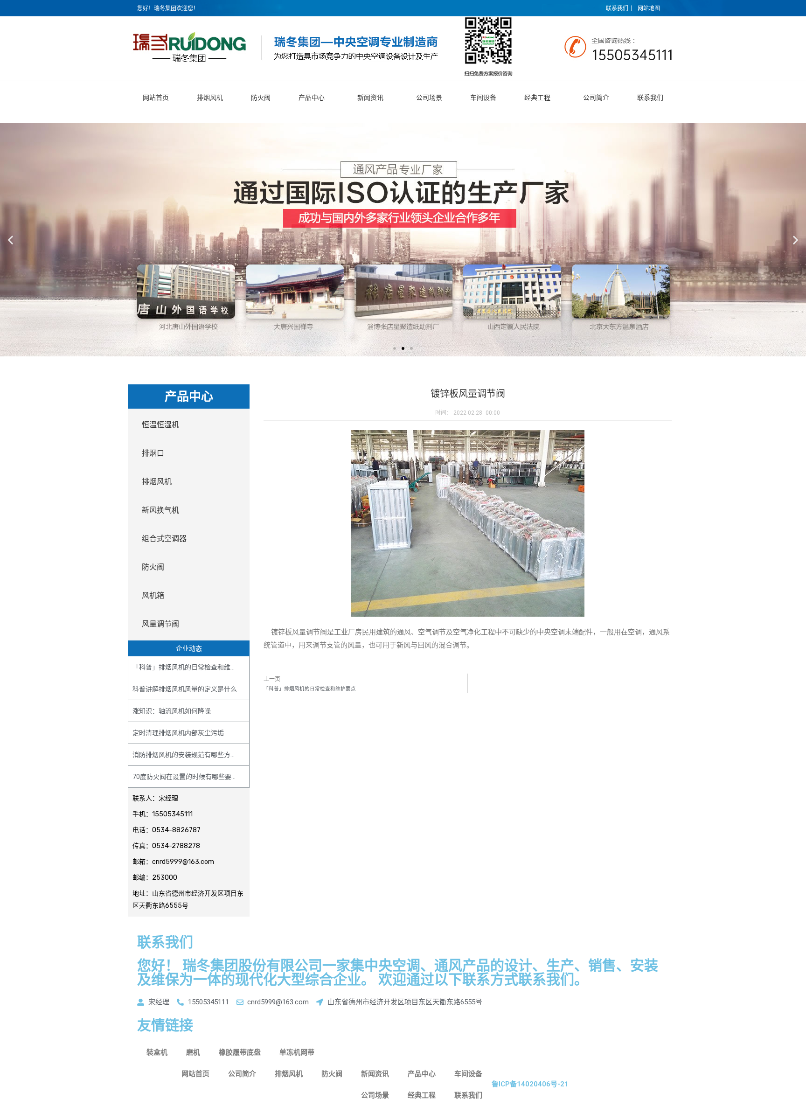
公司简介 (596, 97)
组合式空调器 (164, 538)
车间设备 (483, 97)
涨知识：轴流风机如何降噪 (171, 711)
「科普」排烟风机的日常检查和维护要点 (191, 667)
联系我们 (650, 97)
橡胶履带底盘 (240, 1052)
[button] (394, 348)
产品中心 (312, 97)
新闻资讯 (370, 97)
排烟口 (153, 453)
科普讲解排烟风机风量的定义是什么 (184, 689)
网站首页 (156, 97)
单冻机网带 (296, 1052)
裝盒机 (156, 1052)
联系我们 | (619, 8)
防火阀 (261, 97)
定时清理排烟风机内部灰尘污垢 (178, 733)
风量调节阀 (160, 623)
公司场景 (429, 97)
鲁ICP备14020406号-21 (530, 1084)
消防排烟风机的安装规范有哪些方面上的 (191, 754)
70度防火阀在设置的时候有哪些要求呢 (188, 776)
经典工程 (537, 97)
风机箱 (153, 595)
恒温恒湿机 (160, 424)
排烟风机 (210, 97)
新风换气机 (160, 510)
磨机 (193, 1052)
